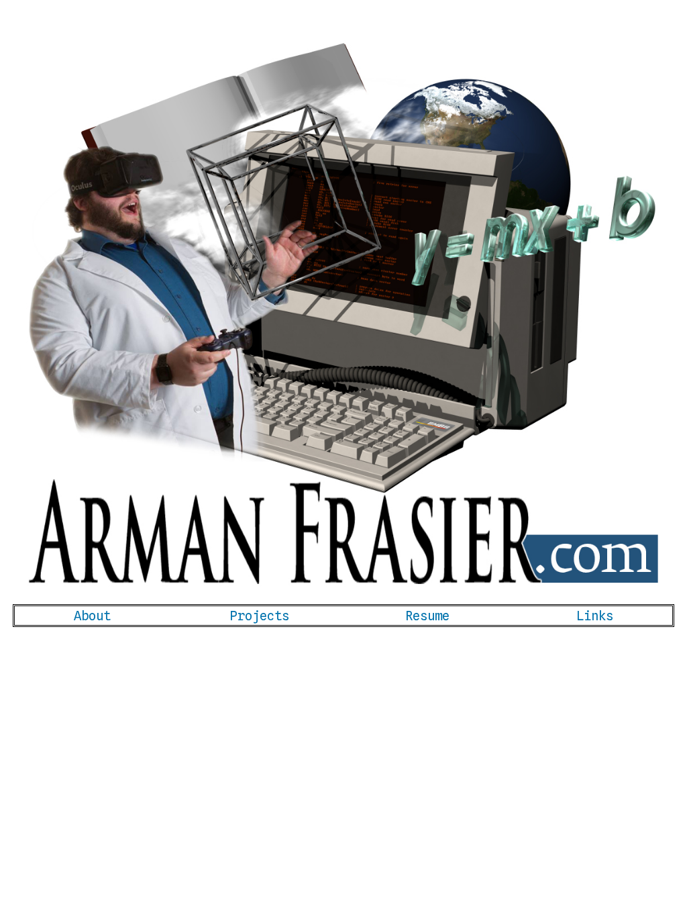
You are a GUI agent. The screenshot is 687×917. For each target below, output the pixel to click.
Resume (427, 615)
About (92, 615)
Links (594, 615)
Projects (259, 615)
